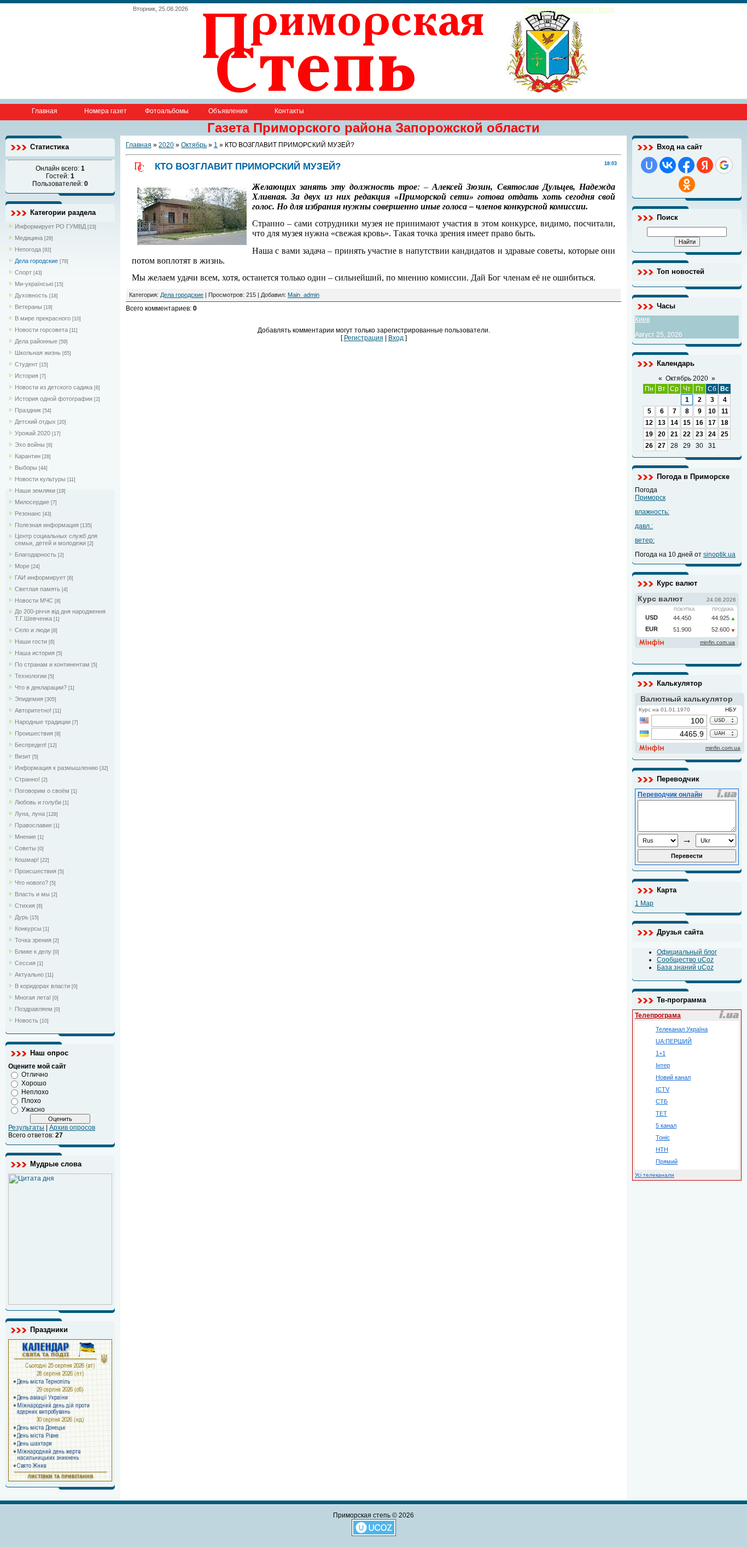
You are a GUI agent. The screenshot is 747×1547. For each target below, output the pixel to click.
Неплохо (35, 1092)
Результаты (26, 1127)
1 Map (644, 903)
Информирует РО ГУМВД (50, 226)
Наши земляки (35, 490)
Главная (537, 9)
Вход (606, 9)
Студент (26, 364)
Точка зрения (33, 940)
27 (662, 445)
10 (712, 411)
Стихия (25, 905)
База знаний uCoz (685, 967)
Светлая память (37, 589)
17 (712, 423)
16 (699, 423)
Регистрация (574, 9)
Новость (26, 1020)
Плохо (31, 1101)
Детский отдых (35, 421)
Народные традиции (43, 722)
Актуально (29, 974)
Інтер (663, 1065)
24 (712, 434)
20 (662, 434)
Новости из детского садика (53, 387)
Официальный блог (687, 952)
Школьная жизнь (38, 352)
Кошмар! (27, 859)
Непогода (28, 249)
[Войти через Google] (724, 165)
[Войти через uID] (649, 165)
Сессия (25, 963)
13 (662, 423)
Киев (642, 319)
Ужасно (33, 1109)
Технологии (30, 676)
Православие (33, 825)
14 (674, 423)
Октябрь (194, 145)
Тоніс (663, 1137)
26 (649, 445)
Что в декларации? (41, 687)
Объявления (228, 111)
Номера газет (105, 111)
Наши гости (31, 641)
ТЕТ (661, 1113)
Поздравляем (33, 1009)
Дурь (21, 917)
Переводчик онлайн (670, 794)
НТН (662, 1149)
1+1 (661, 1053)
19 (649, 434)
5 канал (666, 1125)
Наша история (35, 653)
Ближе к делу (33, 951)
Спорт (23, 272)
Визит (23, 756)
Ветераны (28, 306)
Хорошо (33, 1083)
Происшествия (35, 871)
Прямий (667, 1161)
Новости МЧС (34, 600)
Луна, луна (30, 813)
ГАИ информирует (40, 577)
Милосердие (32, 502)
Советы (25, 848)
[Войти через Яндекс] (705, 165)
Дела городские (36, 261)
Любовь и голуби (38, 802)
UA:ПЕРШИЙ (674, 1041)
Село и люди (32, 630)
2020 (166, 145)
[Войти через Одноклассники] (687, 184)
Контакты (289, 111)
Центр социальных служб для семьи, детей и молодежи (56, 539)
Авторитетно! (33, 710)
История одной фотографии (53, 398)
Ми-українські (34, 284)
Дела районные (36, 341)
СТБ (662, 1101)
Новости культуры (40, 479)
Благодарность (35, 554)
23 (699, 434)
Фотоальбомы (167, 111)
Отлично (34, 1074)
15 (687, 423)
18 (724, 423)
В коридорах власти (42, 986)
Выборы (26, 467)
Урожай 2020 (32, 433)
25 (724, 434)
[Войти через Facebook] (686, 165)
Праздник (28, 410)
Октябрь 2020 (687, 378)
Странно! (27, 779)
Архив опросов (72, 1127)
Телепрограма (658, 1015)
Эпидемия (29, 699)
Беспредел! (30, 745)
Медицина (29, 238)
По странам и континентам (52, 664)
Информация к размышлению (56, 767)
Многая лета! (33, 997)
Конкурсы (28, 928)
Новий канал (673, 1077)
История (26, 375)
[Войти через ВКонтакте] (668, 165)
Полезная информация (47, 525)
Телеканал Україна (682, 1029)
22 (687, 434)
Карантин (27, 456)
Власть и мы (32, 894)
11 (724, 411)
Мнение (25, 836)
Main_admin (303, 294)
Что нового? (31, 882)
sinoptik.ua (719, 554)
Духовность (31, 295)
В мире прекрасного (43, 318)
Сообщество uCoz (685, 960)
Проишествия (34, 733)
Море (22, 566)
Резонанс (28, 513)
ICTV (662, 1089)
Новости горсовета (41, 329)
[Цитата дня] (60, 1302)
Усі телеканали (654, 1175)
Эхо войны (30, 444)
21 (674, 434)
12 (649, 423)
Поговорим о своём (42, 790)
